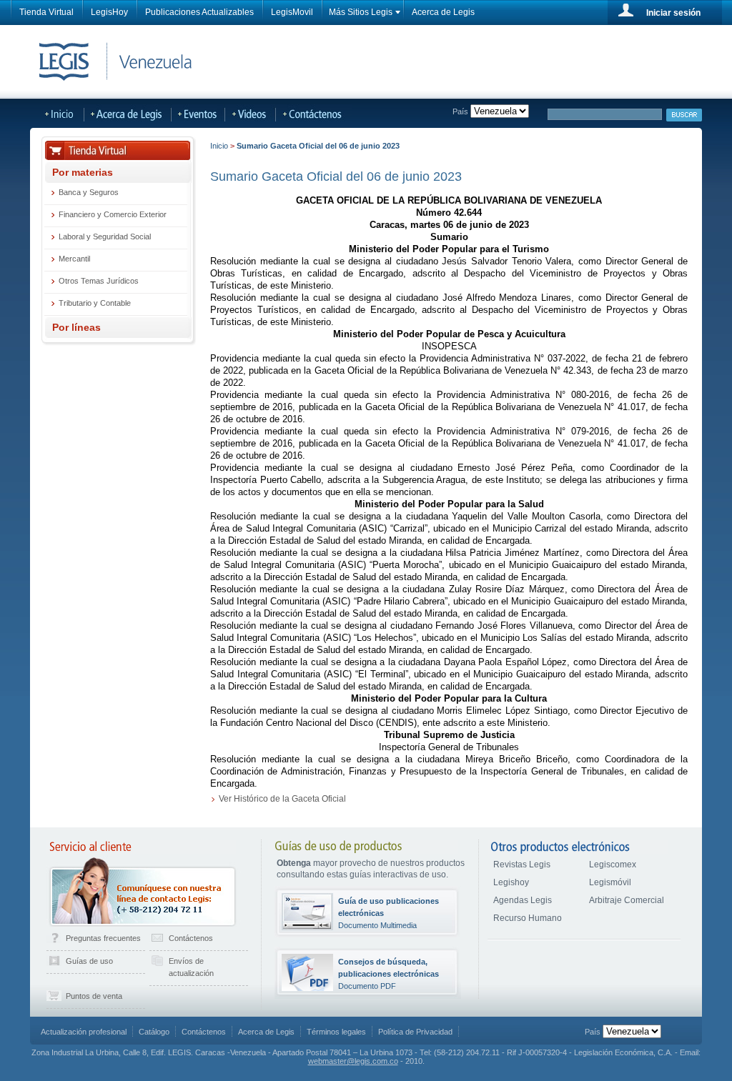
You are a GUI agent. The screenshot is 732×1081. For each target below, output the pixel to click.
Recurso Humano (527, 918)
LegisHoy (109, 12)
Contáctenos (191, 938)
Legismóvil (610, 882)
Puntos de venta (94, 996)
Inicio (219, 145)
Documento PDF (388, 973)
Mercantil (74, 258)
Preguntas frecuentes (103, 938)
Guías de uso (89, 961)
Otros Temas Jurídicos (99, 281)
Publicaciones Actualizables (199, 12)
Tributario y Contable (95, 303)
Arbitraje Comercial (626, 900)
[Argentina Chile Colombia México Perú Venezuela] (632, 1031)
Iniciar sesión (673, 13)
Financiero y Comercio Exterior (113, 214)
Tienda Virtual (46, 12)
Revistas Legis (521, 865)
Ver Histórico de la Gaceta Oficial (282, 799)
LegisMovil (292, 12)
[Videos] (250, 113)
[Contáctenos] (324, 113)
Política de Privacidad (415, 1031)
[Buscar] (684, 115)
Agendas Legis (522, 900)
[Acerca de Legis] (128, 113)
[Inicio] (57, 113)
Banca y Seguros (89, 192)
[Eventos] (198, 113)
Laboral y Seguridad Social (105, 236)
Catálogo (154, 1031)
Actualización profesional (84, 1031)
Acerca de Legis (443, 12)
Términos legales (336, 1031)
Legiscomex (612, 865)
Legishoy (511, 882)
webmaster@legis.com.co (353, 1061)
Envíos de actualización (191, 967)
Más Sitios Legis (360, 12)
